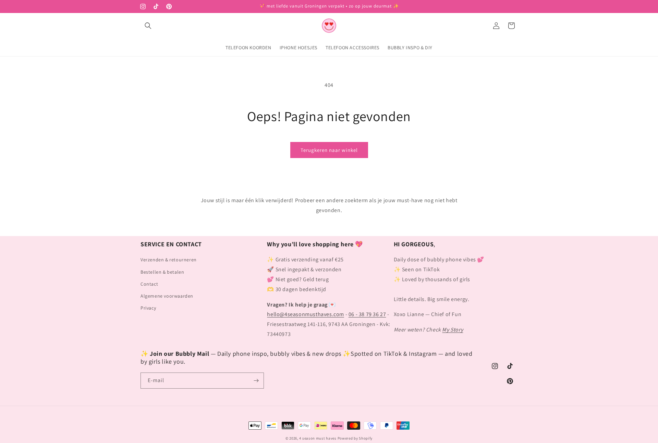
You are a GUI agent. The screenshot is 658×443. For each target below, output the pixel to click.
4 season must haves (317, 438)
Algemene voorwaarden (167, 296)
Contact (149, 284)
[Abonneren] (256, 381)
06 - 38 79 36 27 (367, 314)
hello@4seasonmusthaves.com (305, 314)
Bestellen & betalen (162, 272)
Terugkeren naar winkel (329, 150)
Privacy (148, 308)
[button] (148, 25)
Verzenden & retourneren (169, 260)
